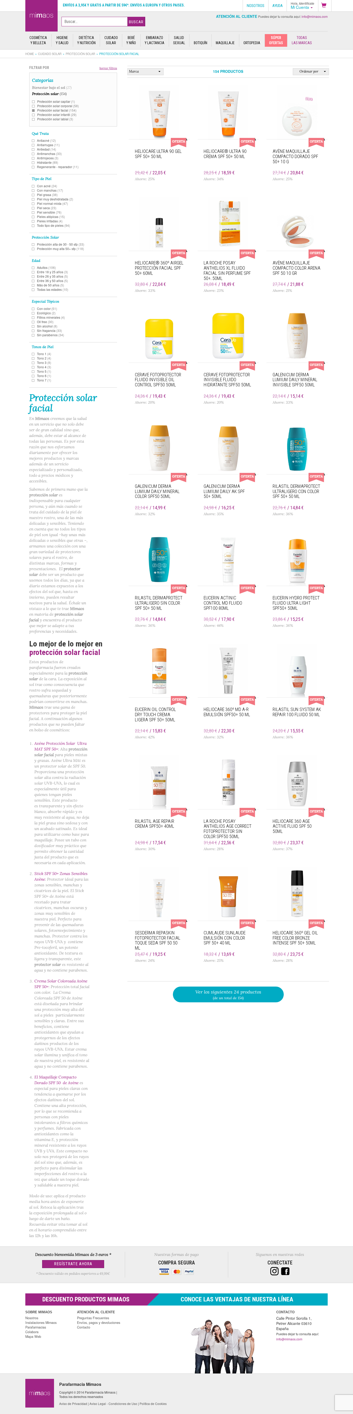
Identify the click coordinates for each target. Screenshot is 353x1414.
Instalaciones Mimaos (41, 1322)
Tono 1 (44, 353)
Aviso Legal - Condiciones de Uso (113, 1403)
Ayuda (277, 5)
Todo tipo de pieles (53, 225)
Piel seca (46, 208)
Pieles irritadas (50, 221)
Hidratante (47, 162)
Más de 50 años (50, 285)
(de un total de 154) (228, 994)
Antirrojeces (47, 158)
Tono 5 (44, 371)
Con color (47, 308)
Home (29, 54)
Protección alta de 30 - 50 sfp (60, 244)
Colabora (32, 1332)
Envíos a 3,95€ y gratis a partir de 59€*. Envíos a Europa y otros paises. (124, 5)
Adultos (46, 267)
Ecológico (46, 313)
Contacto (83, 1327)
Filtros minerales (51, 317)
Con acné (47, 186)
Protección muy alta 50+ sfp (60, 248)
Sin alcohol (47, 326)
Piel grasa (47, 194)
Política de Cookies (153, 1403)
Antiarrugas (48, 145)
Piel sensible (49, 212)
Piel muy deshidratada (55, 199)
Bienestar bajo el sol (52, 87)
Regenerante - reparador (58, 167)
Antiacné (46, 140)
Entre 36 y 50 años (52, 280)
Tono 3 (44, 362)
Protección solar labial (55, 119)
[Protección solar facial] (41, 14)
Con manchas (50, 190)
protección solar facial (64, 652)
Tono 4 (44, 367)
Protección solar (80, 54)
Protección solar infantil (56, 114)
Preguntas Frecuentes (93, 1318)
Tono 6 (44, 375)
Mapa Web (33, 1336)
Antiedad (46, 149)
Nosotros (31, 1318)
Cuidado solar (50, 54)
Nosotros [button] (255, 5)
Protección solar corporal (58, 106)
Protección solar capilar (56, 101)
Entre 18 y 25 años (52, 272)
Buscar (136, 22)
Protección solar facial (56, 110)
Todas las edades (52, 289)
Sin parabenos (50, 335)
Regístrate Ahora (73, 1263)
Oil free (45, 321)
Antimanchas (49, 153)
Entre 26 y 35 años (52, 276)
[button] (324, 5)
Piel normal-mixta (52, 203)
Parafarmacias (35, 1327)
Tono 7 (44, 380)
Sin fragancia (49, 330)
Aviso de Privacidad (73, 1403)
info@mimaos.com (315, 16)
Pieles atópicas (51, 216)
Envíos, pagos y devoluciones (98, 1322)
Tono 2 (44, 358)
